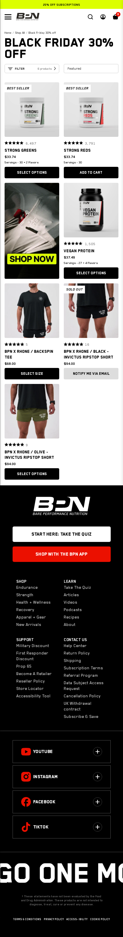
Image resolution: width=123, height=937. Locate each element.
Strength (24, 594)
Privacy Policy (54, 919)
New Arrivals (28, 624)
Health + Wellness (33, 602)
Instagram (45, 776)
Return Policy (77, 653)
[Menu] (8, 16)
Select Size (32, 374)
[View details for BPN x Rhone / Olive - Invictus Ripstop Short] (32, 412)
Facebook (44, 801)
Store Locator (30, 688)
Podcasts (73, 609)
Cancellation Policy (82, 696)
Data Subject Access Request (84, 685)
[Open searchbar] (90, 17)
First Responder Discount (32, 656)
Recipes (71, 617)
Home (8, 32)
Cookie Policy (100, 919)
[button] (11, 110)
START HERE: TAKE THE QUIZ (61, 534)
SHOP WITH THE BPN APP (61, 554)
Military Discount (32, 645)
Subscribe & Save (81, 716)
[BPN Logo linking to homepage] (27, 17)
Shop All (20, 32)
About (70, 624)
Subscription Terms (83, 668)
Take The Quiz (77, 587)
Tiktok (41, 827)
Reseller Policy (30, 681)
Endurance (27, 587)
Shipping (72, 660)
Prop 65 (23, 666)
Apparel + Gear (31, 617)
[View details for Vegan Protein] (91, 211)
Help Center (75, 645)
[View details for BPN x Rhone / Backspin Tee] (32, 312)
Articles (71, 594)
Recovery (25, 609)
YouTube (43, 751)
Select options (32, 173)
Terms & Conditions (27, 919)
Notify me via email (91, 374)
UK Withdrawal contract (78, 706)
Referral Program (81, 675)
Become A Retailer (34, 673)
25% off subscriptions (61, 4)
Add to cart (91, 173)
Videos (70, 602)
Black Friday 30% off (42, 32)
